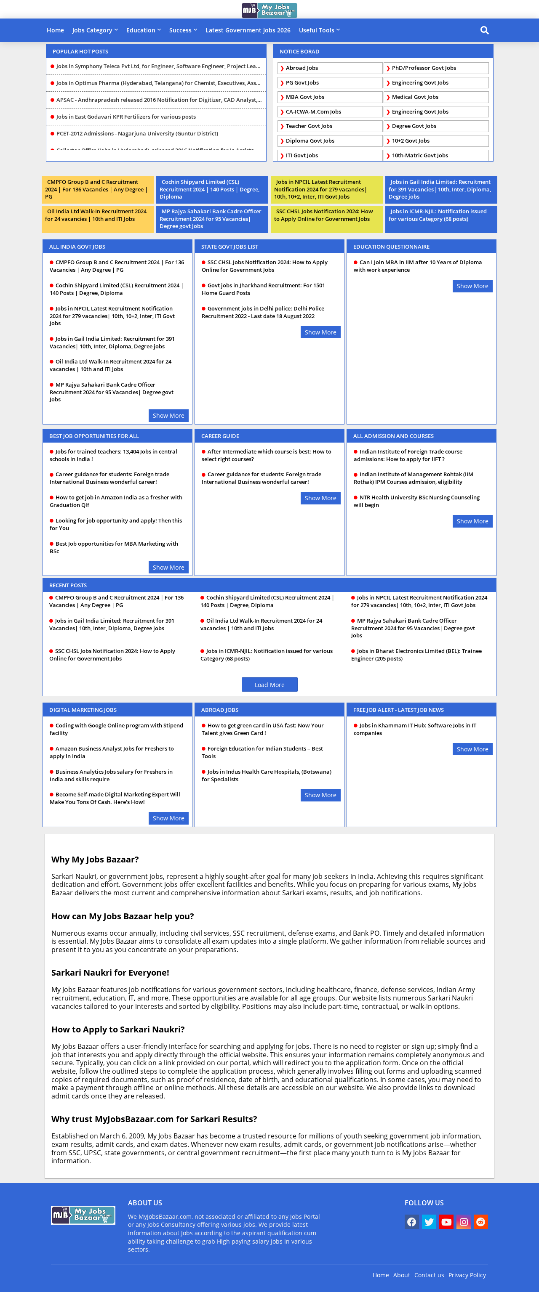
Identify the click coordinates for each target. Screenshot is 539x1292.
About (401, 1275)
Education (140, 30)
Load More (270, 685)
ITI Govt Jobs (302, 155)
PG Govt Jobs (302, 82)
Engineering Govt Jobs (420, 82)
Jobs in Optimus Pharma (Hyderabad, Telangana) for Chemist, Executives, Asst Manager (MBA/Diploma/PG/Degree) (159, 70)
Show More (168, 415)
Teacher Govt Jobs (309, 126)
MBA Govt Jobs (305, 97)
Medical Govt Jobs (415, 97)
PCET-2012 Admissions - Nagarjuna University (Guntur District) (137, 121)
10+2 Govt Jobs (411, 140)
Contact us (429, 1275)
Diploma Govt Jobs (310, 140)
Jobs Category (92, 30)
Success (180, 30)
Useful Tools (316, 30)
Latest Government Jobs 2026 (248, 30)
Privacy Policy (467, 1275)
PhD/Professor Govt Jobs (424, 68)
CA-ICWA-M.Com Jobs (313, 111)
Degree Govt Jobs (414, 126)
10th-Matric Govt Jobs (420, 155)
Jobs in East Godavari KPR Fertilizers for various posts (126, 104)
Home (55, 30)
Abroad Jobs (302, 68)
